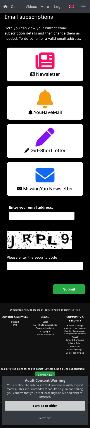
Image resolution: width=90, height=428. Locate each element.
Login (58, 6)
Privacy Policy (74, 343)
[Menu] (83, 6)
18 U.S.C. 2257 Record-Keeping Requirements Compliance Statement (75, 331)
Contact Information (45, 334)
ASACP (75, 337)
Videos (31, 6)
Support (15, 322)
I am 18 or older (45, 406)
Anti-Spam (75, 346)
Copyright (45, 331)
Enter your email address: (31, 207)
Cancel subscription (45, 328)
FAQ (15, 325)
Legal (45, 322)
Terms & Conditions (75, 340)
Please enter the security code (32, 257)
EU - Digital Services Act (45, 325)
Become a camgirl (75, 325)
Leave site (45, 417)
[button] (71, 6)
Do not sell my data (75, 353)
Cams (15, 6)
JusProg (75, 309)
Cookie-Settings (75, 349)
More (44, 6)
